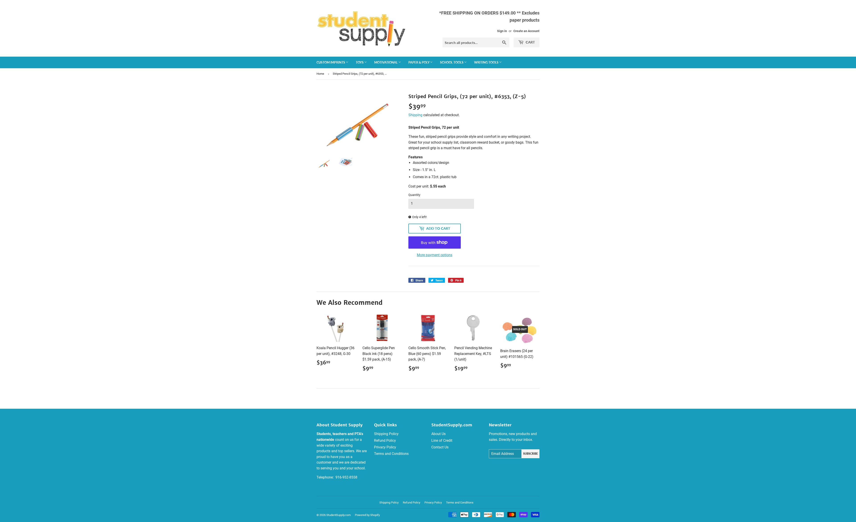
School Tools (452, 62)
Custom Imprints (331, 62)
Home (320, 73)
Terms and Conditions (391, 454)
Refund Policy (385, 440)
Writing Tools (486, 62)
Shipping (415, 115)
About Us (438, 434)
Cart (530, 42)
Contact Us (440, 447)
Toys (360, 62)
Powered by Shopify (367, 515)
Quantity (414, 195)
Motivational (386, 62)
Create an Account (526, 31)
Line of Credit (441, 440)
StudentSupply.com (338, 515)
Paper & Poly (419, 62)
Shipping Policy (386, 434)
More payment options (434, 255)
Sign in (502, 31)
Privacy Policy (385, 447)
